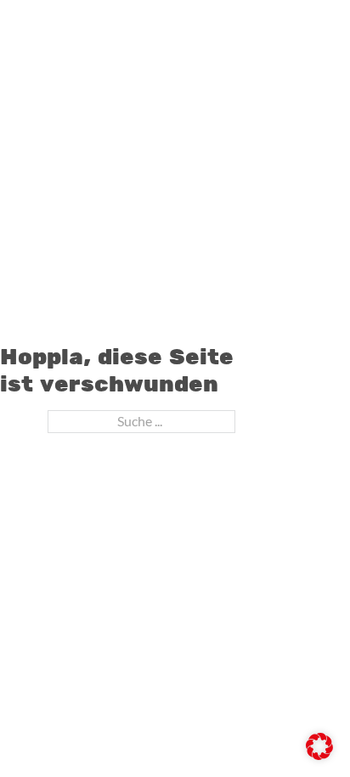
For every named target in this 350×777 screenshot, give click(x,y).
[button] (319, 746)
